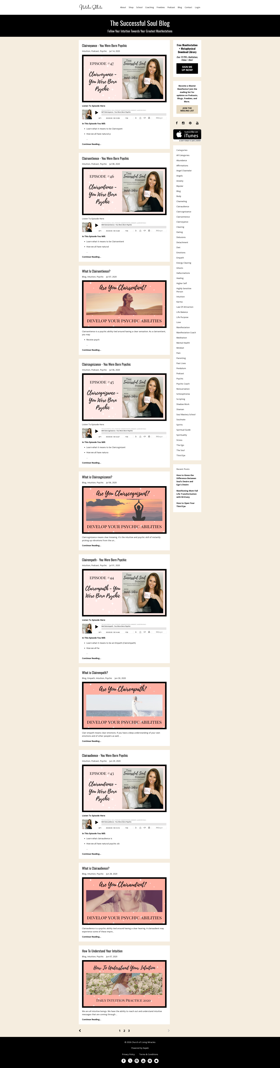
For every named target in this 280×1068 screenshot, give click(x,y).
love (178, 322)
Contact (188, 7)
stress (179, 440)
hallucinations (183, 273)
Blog (180, 7)
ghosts (179, 268)
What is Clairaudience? (95, 868)
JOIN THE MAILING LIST (187, 109)
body (178, 196)
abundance (181, 160)
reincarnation (183, 389)
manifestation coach (186, 332)
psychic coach (183, 383)
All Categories (182, 155)
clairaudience (182, 206)
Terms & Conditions (148, 1054)
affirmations (182, 165)
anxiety (179, 181)
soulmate (180, 419)
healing (180, 278)
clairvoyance (182, 221)
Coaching (149, 7)
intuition (86, 51)
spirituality (181, 435)
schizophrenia (183, 394)
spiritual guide (183, 429)
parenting (181, 358)
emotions (180, 252)
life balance (182, 312)
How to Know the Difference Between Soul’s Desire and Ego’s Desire (186, 480)
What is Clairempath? (95, 672)
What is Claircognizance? (97, 476)
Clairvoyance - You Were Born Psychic (104, 45)
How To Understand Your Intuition (102, 950)
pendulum (181, 368)
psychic (103, 51)
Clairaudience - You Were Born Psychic (105, 755)
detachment (182, 242)
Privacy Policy (128, 1054)
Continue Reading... (91, 144)
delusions (181, 237)
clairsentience (183, 216)
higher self (181, 283)
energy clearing (183, 263)
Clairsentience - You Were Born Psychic (105, 158)
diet (178, 247)
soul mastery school (185, 414)
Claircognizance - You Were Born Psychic (106, 364)
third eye (180, 455)
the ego (180, 445)
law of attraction (184, 307)
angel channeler (184, 170)
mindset (180, 348)
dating (179, 232)
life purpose (182, 317)
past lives (181, 363)
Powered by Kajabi (140, 1048)
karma (179, 301)
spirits (179, 424)
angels (179, 175)
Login (197, 7)
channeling (181, 201)
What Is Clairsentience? (96, 271)
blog (84, 276)
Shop (131, 7)
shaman (180, 409)
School (139, 7)
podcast (95, 51)
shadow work (182, 404)
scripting (180, 399)
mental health (183, 342)
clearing (180, 227)
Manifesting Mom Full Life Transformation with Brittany (187, 493)
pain (178, 353)
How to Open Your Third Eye (185, 505)
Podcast (171, 7)
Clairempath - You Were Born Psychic (104, 559)
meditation (181, 337)
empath (91, 678)
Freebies (161, 7)
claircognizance (183, 211)
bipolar (179, 186)
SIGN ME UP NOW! (187, 68)
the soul (180, 450)
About (123, 7)
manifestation (183, 327)
